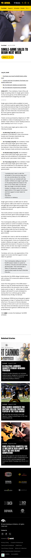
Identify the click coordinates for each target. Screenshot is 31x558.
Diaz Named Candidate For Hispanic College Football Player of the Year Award (13, 409)
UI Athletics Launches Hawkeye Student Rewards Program (13, 368)
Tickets (28, 8)
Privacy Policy (5, 542)
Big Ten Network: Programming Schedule (14, 87)
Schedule (16, 8)
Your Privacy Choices (7, 548)
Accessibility (14, 554)
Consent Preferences (17, 542)
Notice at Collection (21, 548)
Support (10, 8)
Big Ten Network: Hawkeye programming (14, 85)
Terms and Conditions (7, 545)
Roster (23, 8)
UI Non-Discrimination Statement (10, 551)
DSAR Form (19, 545)
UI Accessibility (5, 554)
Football (3, 45)
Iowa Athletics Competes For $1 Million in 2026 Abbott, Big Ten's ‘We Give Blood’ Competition (15, 449)
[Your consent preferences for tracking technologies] (2, 555)
